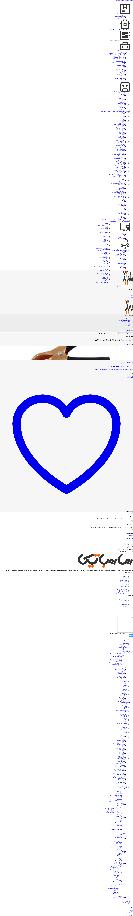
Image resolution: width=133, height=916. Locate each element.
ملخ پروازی (122, 102)
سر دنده (123, 260)
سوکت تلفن (122, 153)
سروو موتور (122, 105)
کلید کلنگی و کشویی (103, 245)
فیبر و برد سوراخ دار (120, 167)
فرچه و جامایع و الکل (120, 61)
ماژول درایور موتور (120, 128)
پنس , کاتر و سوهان (120, 75)
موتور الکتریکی (121, 103)
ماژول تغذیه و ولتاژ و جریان (118, 124)
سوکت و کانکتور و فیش (119, 140)
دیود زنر (123, 202)
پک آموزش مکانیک (120, 18)
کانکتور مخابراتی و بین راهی (118, 161)
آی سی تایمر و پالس (103, 270)
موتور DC (122, 107)
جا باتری (106, 265)
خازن (123, 185)
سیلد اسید (106, 258)
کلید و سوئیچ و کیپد (104, 237)
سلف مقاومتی (121, 213)
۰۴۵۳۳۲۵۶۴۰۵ (129, 538)
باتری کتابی (105, 256)
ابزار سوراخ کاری (121, 70)
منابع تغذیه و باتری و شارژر (102, 248)
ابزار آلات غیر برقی (123, 67)
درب (124, 259)
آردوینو (106, 267)
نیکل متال (106, 263)
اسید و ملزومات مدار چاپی (119, 56)
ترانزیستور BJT (121, 181)
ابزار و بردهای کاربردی (122, 589)
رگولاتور (123, 208)
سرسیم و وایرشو (121, 149)
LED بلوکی (122, 172)
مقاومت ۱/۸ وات (104, 231)
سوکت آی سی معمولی (119, 150)
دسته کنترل (122, 98)
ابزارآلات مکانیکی (121, 71)
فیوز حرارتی (122, 217)
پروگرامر (106, 279)
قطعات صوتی (105, 236)
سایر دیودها (122, 206)
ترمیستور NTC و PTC (103, 225)
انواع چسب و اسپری (120, 78)
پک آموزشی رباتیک (120, 17)
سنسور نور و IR (121, 117)
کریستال (123, 112)
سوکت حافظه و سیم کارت (118, 154)
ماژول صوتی (122, 132)
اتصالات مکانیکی (121, 92)
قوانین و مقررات (123, 580)
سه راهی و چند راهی (122, 704)
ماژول (123, 119)
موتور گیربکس (121, 109)
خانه (132, 333)
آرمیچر (123, 251)
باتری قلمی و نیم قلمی (103, 254)
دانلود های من (124, 601)
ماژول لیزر (122, 136)
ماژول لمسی (122, 134)
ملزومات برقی (121, 238)
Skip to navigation (120, 0)
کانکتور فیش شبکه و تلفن (119, 158)
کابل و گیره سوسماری (119, 164)
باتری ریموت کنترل (104, 252)
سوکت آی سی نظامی (120, 151)
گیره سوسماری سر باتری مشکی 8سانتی (122, 366)
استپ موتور (122, 104)
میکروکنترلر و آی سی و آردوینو (101, 266)
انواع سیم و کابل (121, 163)
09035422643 (130, 535)
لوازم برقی (124, 233)
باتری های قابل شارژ (103, 257)
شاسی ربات (122, 99)
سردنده (125, 720)
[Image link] (105, 567)
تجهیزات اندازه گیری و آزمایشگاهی (117, 53)
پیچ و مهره (122, 94)
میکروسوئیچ (105, 246)
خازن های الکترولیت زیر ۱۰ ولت (117, 189)
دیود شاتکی (122, 205)
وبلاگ (126, 603)
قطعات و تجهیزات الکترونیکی (126, 369)
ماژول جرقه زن (121, 125)
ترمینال (123, 146)
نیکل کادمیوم (105, 262)
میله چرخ (122, 266)
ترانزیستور (122, 180)
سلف (123, 209)
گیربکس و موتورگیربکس (121, 723)
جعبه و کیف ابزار (121, 80)
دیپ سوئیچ (105, 240)
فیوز (124, 214)
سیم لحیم (122, 59)
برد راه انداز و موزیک (120, 255)
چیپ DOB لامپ (121, 177)
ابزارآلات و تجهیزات (123, 590)
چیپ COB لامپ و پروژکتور (118, 176)
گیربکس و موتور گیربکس (119, 263)
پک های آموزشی (123, 15)
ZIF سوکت (122, 141)
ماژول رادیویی (121, 130)
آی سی (106, 269)
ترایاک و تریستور (121, 184)
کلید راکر (106, 244)
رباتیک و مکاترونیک (123, 591)
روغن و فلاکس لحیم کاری (119, 58)
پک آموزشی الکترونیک (120, 16)
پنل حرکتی (122, 258)
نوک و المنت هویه (121, 65)
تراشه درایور (105, 277)
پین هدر (123, 143)
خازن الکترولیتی (121, 188)
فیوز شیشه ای (121, 218)
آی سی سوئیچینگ (104, 271)
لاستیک (123, 264)
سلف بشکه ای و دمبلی (119, 210)
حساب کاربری (124, 597)
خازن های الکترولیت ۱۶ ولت (118, 191)
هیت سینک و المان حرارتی (102, 282)
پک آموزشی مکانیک (123, 647)
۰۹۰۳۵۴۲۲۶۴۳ (129, 292)
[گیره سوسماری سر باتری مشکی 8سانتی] (66, 359)
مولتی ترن (106, 233)
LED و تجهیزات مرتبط (119, 170)
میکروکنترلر (105, 280)
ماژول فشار (122, 133)
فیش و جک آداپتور (121, 155)
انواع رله (123, 113)
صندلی (123, 262)
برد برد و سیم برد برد (120, 69)
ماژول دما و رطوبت (120, 129)
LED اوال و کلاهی (120, 171)
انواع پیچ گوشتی (121, 73)
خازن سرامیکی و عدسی (119, 196)
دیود (124, 198)
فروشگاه (125, 576)
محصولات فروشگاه (108, 369)
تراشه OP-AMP (104, 274)
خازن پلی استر (121, 195)
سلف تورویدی (121, 212)
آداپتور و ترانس (105, 249)
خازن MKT (122, 187)
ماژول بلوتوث (121, 123)
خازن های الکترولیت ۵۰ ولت (118, 193)
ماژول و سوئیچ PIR (120, 137)
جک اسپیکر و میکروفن (119, 147)
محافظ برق (122, 237)
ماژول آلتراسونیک (121, 121)
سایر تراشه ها (105, 278)
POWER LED (121, 175)
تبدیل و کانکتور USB (120, 145)
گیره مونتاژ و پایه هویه (120, 63)
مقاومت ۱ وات (105, 227)
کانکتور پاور (122, 157)
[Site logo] (128, 284)
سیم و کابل (122, 162)
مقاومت (106, 223)
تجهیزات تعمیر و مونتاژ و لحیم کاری (117, 54)
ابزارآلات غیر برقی (123, 668)
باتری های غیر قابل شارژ (102, 250)
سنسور (123, 115)
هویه (124, 66)
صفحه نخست (124, 575)
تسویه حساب (124, 579)
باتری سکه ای (105, 253)
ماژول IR (122, 120)
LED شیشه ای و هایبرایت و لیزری (117, 174)
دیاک (124, 201)
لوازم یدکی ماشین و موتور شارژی (119, 250)
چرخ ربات (122, 95)
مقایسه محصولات (123, 581)
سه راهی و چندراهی (120, 234)
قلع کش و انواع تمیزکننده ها (118, 62)
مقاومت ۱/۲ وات (104, 228)
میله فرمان (122, 267)
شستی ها (106, 242)
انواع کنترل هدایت (121, 254)
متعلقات (125, 77)
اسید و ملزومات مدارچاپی (116, 656)
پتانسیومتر (106, 224)
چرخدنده (123, 96)
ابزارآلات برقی (124, 52)
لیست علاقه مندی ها (122, 599)
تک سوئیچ (106, 239)
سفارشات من (124, 600)
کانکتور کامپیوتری (121, 159)
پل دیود (123, 200)
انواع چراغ (122, 252)
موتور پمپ (122, 108)
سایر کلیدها (105, 241)
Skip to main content (128, 0)
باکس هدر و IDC (121, 142)
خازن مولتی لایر (121, 197)
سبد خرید (125, 577)
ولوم (107, 235)
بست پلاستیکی (121, 79)
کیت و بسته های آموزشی (121, 587)
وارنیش (123, 166)
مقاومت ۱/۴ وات (104, 229)
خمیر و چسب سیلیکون (119, 57)
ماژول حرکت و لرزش (120, 126)
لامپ (123, 179)
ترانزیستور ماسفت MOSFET (118, 183)
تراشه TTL (105, 275)
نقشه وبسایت (124, 604)
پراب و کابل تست (121, 74)
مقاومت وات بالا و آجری (102, 232)
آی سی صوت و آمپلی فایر (102, 273)
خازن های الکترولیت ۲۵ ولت (118, 192)
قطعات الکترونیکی (120, 168)
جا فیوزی (122, 215)
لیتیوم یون (106, 261)
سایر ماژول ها (121, 138)
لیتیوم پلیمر (105, 259)
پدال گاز (123, 256)
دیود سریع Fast (121, 204)
